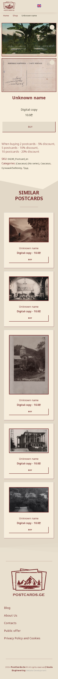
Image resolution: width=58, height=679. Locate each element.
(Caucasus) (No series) (27, 163)
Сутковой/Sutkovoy (12, 167)
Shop (15, 15)
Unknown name (29, 248)
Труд (25, 167)
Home (6, 15)
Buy (30, 126)
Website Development (36, 670)
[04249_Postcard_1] (29, 75)
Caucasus (46, 163)
